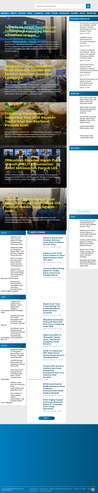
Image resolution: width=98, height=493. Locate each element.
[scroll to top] (93, 490)
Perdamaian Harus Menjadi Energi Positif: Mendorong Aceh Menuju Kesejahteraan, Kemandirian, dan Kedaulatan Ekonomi (13, 333)
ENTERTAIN (91, 13)
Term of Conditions (45, 490)
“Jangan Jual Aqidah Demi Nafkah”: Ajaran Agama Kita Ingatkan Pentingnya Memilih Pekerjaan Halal (12, 306)
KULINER (74, 13)
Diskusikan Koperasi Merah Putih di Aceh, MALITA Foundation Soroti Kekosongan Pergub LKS (33, 164)
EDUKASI (22, 13)
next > (46, 418)
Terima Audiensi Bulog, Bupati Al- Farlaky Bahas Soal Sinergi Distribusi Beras (88, 242)
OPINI (47, 13)
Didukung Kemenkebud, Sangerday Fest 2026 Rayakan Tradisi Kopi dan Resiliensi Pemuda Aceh (30, 119)
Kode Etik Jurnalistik (79, 489)
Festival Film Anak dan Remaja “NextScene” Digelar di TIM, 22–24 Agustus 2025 (88, 119)
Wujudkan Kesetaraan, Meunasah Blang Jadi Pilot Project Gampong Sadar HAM (88, 263)
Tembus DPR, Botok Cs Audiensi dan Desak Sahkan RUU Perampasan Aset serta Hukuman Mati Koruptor (12, 273)
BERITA (14, 13)
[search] (88, 6)
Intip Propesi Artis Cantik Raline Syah (86, 136)
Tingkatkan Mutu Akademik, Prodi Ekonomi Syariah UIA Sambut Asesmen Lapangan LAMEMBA (29, 72)
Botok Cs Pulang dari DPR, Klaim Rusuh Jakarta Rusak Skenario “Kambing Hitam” (17, 262)
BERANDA (5, 13)
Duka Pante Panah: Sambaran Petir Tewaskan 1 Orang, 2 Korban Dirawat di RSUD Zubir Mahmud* (89, 68)
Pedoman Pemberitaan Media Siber (60, 489)
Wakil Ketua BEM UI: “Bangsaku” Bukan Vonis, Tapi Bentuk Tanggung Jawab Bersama (17, 251)
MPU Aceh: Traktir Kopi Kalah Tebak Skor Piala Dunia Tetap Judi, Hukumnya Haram (88, 100)
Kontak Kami (34, 489)
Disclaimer (90, 489)
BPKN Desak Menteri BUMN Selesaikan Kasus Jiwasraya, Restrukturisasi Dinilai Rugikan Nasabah (12, 286)
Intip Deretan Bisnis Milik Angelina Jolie (87, 127)
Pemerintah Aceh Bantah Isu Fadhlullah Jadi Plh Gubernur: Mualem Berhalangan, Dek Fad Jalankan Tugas (89, 27)
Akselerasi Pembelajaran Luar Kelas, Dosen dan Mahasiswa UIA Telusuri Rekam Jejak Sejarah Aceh (33, 205)
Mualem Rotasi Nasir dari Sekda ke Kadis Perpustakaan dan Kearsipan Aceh (17, 386)
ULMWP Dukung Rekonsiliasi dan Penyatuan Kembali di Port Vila (18, 363)
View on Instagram (84, 211)
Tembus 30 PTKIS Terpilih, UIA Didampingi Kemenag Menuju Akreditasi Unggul (30, 31)
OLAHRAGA (38, 13)
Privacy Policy (34, 490)
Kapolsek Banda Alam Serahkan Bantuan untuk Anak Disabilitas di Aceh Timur (88, 223)
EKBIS (29, 13)
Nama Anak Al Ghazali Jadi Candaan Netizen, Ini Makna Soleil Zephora (88, 110)
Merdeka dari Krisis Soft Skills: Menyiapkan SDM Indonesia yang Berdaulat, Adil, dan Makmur (13, 320)
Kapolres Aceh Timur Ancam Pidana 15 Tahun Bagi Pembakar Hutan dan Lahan (17, 240)
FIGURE (55, 13)
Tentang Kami (43, 489)
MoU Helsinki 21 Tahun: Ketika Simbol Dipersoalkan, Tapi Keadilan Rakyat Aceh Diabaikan (12, 397)
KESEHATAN (64, 13)
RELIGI (82, 13)
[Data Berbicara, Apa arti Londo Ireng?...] (87, 157)
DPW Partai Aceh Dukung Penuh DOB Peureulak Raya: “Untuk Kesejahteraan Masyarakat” (12, 374)
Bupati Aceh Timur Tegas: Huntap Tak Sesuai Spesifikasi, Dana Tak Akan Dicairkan (87, 253)
